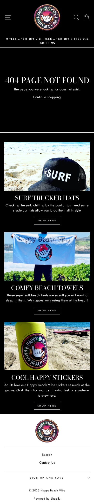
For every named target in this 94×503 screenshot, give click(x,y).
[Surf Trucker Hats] (47, 166)
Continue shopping (47, 97)
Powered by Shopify (47, 498)
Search (47, 454)
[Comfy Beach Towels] (47, 256)
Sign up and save (47, 478)
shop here (47, 310)
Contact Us (47, 462)
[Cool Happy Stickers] (47, 346)
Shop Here (47, 220)
